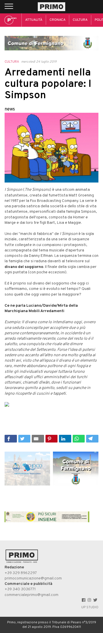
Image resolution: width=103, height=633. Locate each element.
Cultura (80, 20)
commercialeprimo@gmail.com (31, 595)
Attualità (33, 20)
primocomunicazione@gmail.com (33, 578)
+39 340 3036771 (20, 589)
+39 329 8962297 (21, 573)
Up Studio (89, 607)
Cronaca (57, 20)
